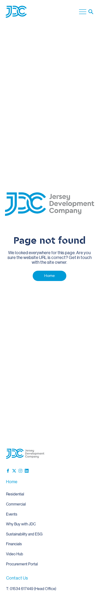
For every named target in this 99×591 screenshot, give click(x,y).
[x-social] (14, 471)
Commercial (16, 504)
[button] (90, 11)
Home (11, 481)
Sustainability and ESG (24, 534)
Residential (15, 494)
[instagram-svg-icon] (20, 471)
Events (11, 514)
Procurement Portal (22, 564)
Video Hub (14, 554)
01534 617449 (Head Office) (33, 588)
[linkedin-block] (27, 471)
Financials (14, 544)
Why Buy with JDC (21, 524)
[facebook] (8, 471)
